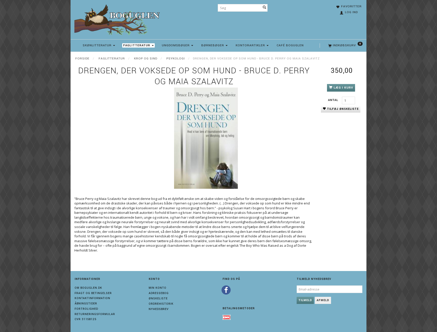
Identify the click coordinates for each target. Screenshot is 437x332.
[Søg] (264, 7)
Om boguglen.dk (88, 288)
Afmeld (323, 300)
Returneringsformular (95, 314)
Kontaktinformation (92, 298)
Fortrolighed (86, 309)
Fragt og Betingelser (93, 293)
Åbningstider (86, 303)
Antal (333, 100)
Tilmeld (305, 300)
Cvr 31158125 (85, 319)
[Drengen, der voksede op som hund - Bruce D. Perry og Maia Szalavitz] (205, 138)
